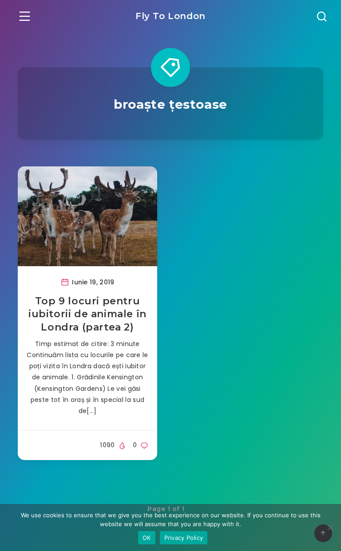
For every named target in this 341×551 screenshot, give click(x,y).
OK (147, 537)
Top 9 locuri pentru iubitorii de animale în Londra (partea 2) (87, 314)
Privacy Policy (183, 537)
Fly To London (170, 16)
